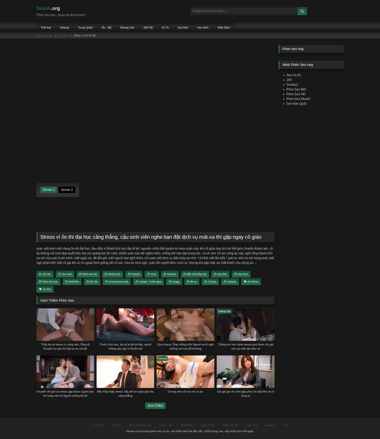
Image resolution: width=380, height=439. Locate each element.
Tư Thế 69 (97, 425)
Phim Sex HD (296, 94)
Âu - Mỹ (106, 27)
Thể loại (46, 27)
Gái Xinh (183, 27)
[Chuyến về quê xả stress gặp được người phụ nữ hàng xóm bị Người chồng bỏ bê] (65, 371)
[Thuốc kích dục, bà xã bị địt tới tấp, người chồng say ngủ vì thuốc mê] (125, 324)
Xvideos (270, 425)
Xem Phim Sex (44, 35)
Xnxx (286, 425)
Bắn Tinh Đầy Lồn (140, 425)
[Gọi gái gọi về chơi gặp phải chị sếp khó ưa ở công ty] (246, 371)
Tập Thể (251, 425)
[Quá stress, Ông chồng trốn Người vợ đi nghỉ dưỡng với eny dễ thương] (185, 324)
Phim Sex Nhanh (298, 99)
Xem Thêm (155, 405)
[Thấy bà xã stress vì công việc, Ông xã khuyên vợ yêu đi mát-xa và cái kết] (65, 324)
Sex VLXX (293, 75)
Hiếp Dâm (224, 27)
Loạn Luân (166, 425)
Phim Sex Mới (296, 89)
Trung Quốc (85, 27)
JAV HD (148, 27)
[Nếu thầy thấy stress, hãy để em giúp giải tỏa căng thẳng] (125, 371)
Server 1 (49, 189)
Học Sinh (203, 27)
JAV (289, 80)
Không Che (127, 27)
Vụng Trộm (207, 425)
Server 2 (67, 189)
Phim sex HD (230, 425)
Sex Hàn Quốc (296, 103)
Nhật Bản (187, 425)
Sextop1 (292, 84)
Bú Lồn (116, 425)
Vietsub (64, 27)
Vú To (165, 27)
